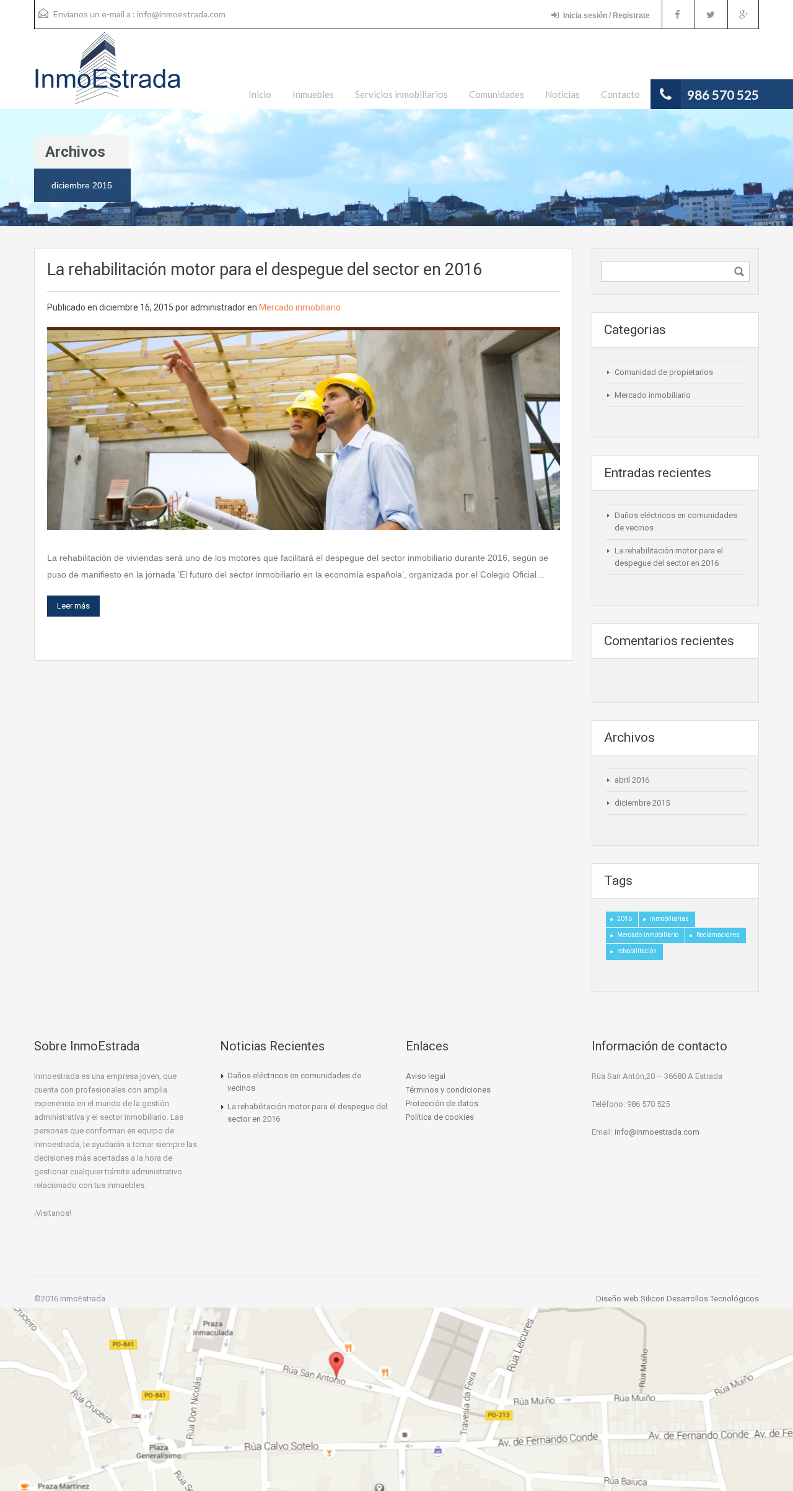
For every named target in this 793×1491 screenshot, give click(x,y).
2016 (624, 918)
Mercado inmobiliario (300, 307)
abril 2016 (632, 780)
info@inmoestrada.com (181, 14)
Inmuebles (313, 94)
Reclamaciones (718, 934)
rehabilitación (637, 951)
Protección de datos (442, 1103)
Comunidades (496, 94)
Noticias (562, 94)
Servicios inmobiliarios (401, 94)
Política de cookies (440, 1117)
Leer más (73, 605)
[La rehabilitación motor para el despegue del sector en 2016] (303, 429)
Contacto (620, 94)
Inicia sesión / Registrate (606, 15)
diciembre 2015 (642, 802)
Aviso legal (425, 1076)
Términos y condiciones (448, 1089)
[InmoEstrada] (108, 74)
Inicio (259, 94)
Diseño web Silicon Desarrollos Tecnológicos (677, 1298)
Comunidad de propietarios (664, 372)
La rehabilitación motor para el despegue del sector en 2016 (264, 269)
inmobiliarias (669, 918)
